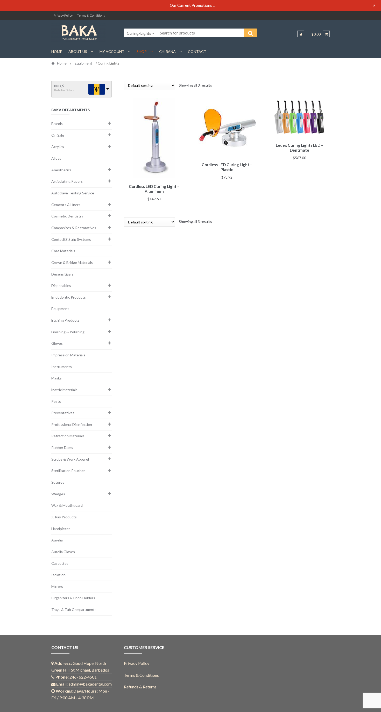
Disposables (61, 285)
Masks (56, 378)
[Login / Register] (300, 34)
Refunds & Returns (140, 686)
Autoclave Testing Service (72, 193)
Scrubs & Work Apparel (70, 459)
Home (56, 51)
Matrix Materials (64, 389)
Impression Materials (68, 355)
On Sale (57, 135)
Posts (56, 401)
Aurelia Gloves (63, 551)
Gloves (57, 343)
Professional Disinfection (71, 424)
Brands (57, 123)
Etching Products (65, 320)
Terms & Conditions (91, 15)
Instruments (61, 366)
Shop (142, 51)
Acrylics (57, 146)
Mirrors (57, 586)
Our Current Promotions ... (192, 5)
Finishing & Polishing (67, 332)
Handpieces (60, 528)
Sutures (57, 482)
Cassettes (59, 563)
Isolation (58, 575)
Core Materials (63, 251)
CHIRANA (167, 51)
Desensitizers (62, 274)
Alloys (56, 158)
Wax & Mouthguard (67, 505)
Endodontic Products (68, 297)
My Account (112, 51)
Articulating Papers (67, 181)
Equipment (83, 63)
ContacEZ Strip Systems (71, 239)
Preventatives (62, 413)
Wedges (58, 494)
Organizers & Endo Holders (73, 598)
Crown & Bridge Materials (72, 262)
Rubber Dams (62, 447)
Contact (197, 51)
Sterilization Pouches (68, 470)
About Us (77, 51)
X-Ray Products (64, 517)
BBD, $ (59, 86)
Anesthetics (61, 170)
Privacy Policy (63, 15)
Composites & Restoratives (73, 227)
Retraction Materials (67, 436)
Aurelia (57, 540)
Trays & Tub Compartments (73, 609)
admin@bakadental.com (90, 683)
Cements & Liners (65, 204)
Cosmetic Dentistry (67, 216)
